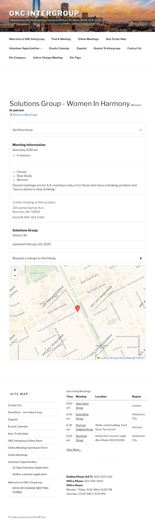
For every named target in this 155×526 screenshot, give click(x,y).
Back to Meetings (25, 115)
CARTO (140, 357)
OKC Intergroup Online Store (25, 440)
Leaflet (104, 357)
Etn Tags (75, 57)
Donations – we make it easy (25, 412)
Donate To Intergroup (107, 48)
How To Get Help (116, 39)
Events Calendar (59, 48)
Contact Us (134, 48)
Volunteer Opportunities (24, 48)
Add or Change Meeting (48, 57)
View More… (73, 449)
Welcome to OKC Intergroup (26, 39)
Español (82, 48)
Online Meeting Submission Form (28, 447)
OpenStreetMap (122, 357)
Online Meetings (88, 39)
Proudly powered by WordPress (27, 517)
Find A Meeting (61, 39)
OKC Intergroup (44, 13)
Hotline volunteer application (29, 474)
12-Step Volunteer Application (30, 467)
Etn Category (17, 57)
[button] (76, 306)
